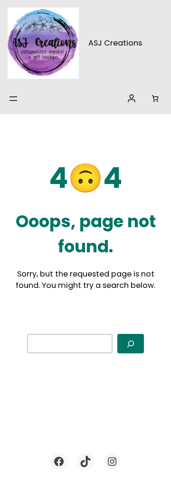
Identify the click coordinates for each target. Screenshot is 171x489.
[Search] (130, 343)
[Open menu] (13, 98)
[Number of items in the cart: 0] (155, 98)
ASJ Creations (115, 42)
